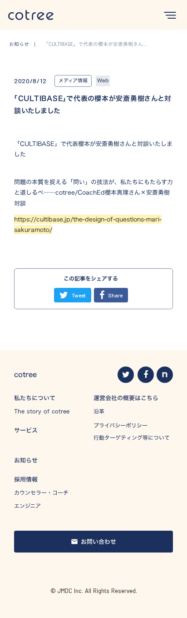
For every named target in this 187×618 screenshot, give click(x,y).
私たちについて (34, 398)
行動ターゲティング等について (132, 437)
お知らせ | (25, 44)
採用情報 (26, 479)
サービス (26, 430)
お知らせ (26, 460)
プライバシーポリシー (121, 425)
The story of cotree (41, 411)
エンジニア (27, 506)
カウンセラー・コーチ (41, 493)
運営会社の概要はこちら (126, 398)
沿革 (99, 411)
